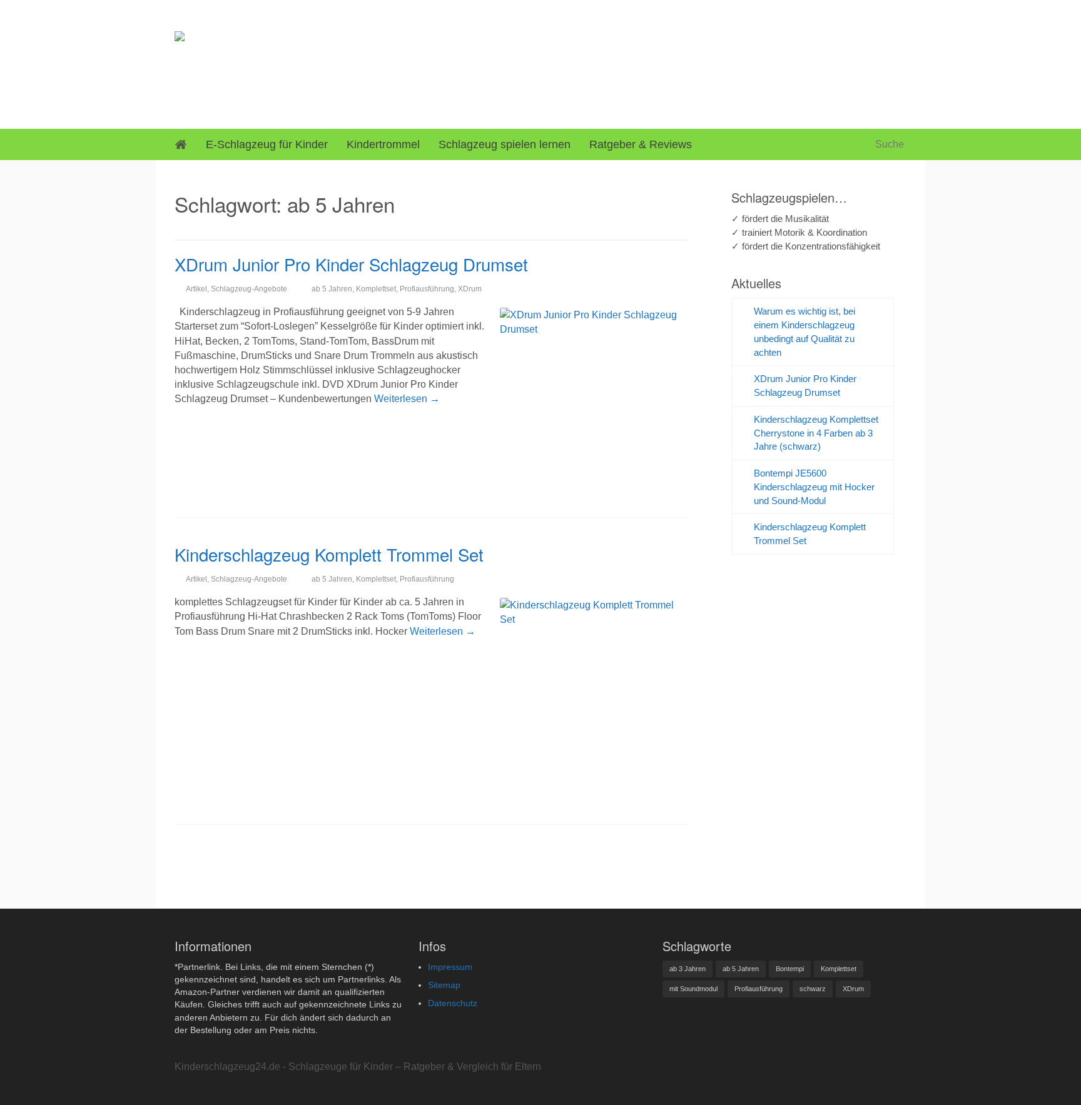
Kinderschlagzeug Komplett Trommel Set (329, 554)
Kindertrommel (383, 144)
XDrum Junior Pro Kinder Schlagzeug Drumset (351, 263)
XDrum (470, 289)
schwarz (812, 988)
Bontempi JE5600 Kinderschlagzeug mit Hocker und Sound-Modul (814, 487)
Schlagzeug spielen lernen (505, 144)
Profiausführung (427, 289)
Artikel (196, 289)
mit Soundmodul (693, 988)
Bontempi (790, 968)
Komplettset (376, 289)
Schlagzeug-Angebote (249, 289)
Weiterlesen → (407, 398)
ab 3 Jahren (687, 968)
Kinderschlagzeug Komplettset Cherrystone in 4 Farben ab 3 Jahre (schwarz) (816, 433)
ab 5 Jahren (332, 289)
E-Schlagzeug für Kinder (267, 144)
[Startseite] (181, 144)
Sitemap (444, 985)
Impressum (450, 967)
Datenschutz (452, 1003)
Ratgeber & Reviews (640, 144)
